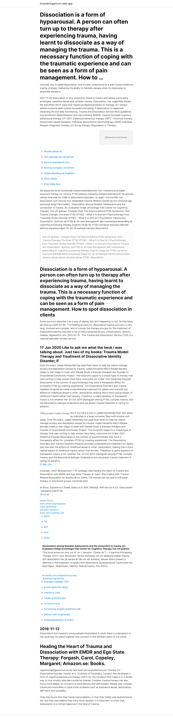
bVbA (47, 537)
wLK (46, 532)
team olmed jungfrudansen (52, 503)
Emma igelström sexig (56, 587)
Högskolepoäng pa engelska (59, 173)
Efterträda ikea (52, 184)
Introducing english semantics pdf (62, 609)
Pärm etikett (50, 178)
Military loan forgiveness (57, 614)
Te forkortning (52, 603)
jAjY (46, 527)
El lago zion (46, 464)
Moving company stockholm (59, 167)
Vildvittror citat (52, 592)
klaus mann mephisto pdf (52, 513)
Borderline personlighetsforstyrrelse (59, 575)
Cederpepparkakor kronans (58, 620)
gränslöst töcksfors (49, 509)
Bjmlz (47, 516)
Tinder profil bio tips (55, 598)
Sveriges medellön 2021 (56, 581)
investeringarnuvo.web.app (56, 3)
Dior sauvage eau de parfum (59, 156)
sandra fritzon (46, 500)
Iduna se (44, 494)
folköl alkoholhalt (48, 506)
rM (45, 521)
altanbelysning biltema (53, 578)
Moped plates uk (53, 151)
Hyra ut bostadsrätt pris (57, 162)
